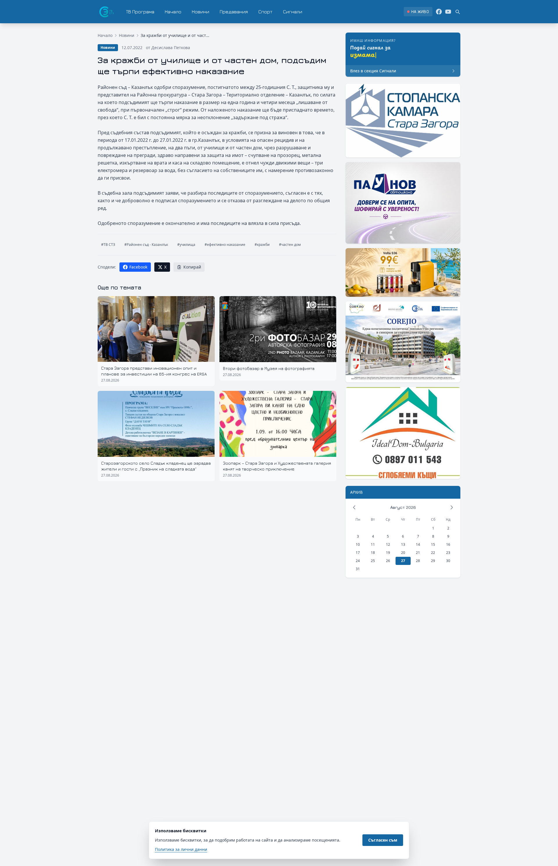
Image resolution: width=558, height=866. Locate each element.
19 (388, 552)
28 (418, 560)
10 (358, 544)
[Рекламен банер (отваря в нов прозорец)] (403, 121)
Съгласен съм (382, 840)
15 (433, 544)
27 (403, 560)
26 (388, 560)
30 (448, 560)
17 (358, 552)
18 (373, 552)
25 (373, 560)
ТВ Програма (140, 11)
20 (403, 552)
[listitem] (418, 11)
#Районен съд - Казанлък (146, 244)
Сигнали (292, 11)
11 (373, 544)
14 (418, 544)
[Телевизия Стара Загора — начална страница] (106, 12)
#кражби (262, 244)
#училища (186, 244)
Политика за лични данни (181, 849)
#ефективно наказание (225, 244)
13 (403, 544)
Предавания (234, 11)
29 (433, 560)
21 (418, 552)
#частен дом (290, 244)
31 (358, 568)
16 (448, 544)
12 (388, 544)
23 (448, 552)
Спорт (265, 11)
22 (433, 552)
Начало (173, 11)
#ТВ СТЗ (108, 244)
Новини (200, 11)
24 (358, 560)
